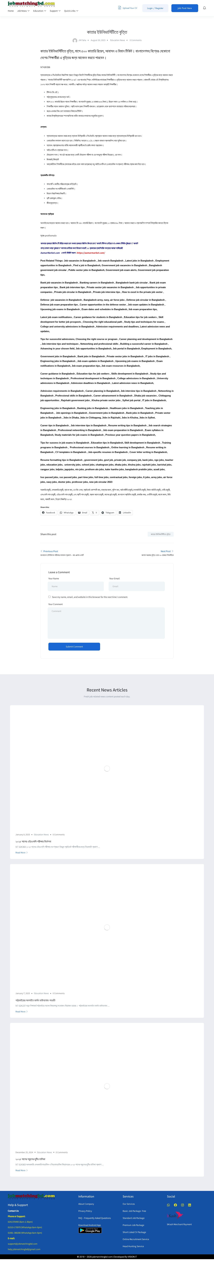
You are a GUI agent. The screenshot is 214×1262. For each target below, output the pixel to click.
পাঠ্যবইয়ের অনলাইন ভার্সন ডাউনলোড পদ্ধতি (35, 1000)
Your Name (53, 578)
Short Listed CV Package (134, 1232)
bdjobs (59, 469)
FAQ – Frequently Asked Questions (94, 1217)
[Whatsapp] (168, 1205)
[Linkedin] (189, 1205)
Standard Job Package (133, 1217)
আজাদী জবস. (50, 499)
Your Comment (55, 604)
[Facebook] (175, 1205)
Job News (22, 10)
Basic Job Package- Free (134, 1210)
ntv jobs (79, 469)
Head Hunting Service (133, 1246)
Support (54, 10)
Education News (117, 40)
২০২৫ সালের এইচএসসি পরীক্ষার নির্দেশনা (33, 841)
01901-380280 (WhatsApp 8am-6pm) (25, 1232)
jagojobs (69, 469)
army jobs (156, 477)
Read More (20, 852)
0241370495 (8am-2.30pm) (20, 1221)
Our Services (129, 1203)
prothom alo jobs (94, 469)
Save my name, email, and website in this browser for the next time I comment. (90, 596)
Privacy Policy (85, 1210)
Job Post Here (185, 8)
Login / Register (155, 8)
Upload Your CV (129, 8)
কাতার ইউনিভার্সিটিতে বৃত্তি (160, 534)
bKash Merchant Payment (179, 1224)
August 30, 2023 (98, 40)
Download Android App (89, 1225)
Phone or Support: (16, 1216)
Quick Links (70, 10)
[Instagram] (182, 1205)
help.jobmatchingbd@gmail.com (24, 1249)
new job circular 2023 (100, 482)
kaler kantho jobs (114, 469)
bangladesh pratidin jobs (138, 469)
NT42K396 (45, 67)
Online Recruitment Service (136, 1239)
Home (11, 10)
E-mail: (11, 1238)
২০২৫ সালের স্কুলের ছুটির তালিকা (30, 1159)
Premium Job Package (133, 1225)
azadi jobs (159, 469)
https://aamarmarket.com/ (91, 252)
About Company (86, 1203)
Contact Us (13, 1210)
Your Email (114, 578)
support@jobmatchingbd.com (22, 1243)
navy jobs (51, 482)
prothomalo (51, 235)
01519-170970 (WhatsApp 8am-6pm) (25, 1227)
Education (38, 10)
